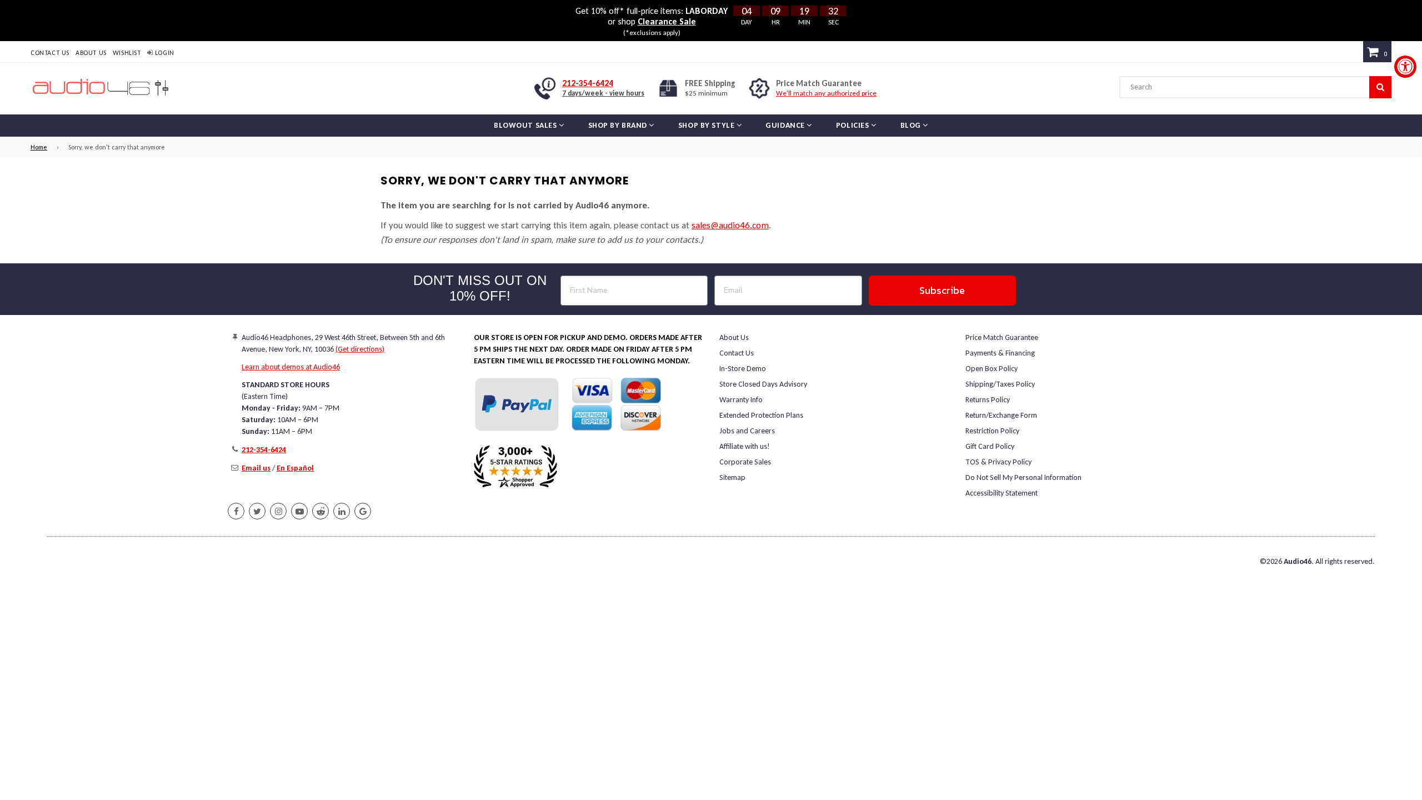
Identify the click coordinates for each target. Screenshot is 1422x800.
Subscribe (942, 290)
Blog (911, 125)
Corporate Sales (745, 462)
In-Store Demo (742, 368)
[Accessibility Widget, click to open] (1405, 67)
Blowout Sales (526, 125)
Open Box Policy (991, 368)
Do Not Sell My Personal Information (1023, 477)
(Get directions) (360, 349)
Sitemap (732, 477)
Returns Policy (987, 399)
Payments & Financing (1000, 353)
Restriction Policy (992, 431)
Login (163, 53)
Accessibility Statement (1001, 493)
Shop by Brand (618, 125)
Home (39, 147)
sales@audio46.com (730, 225)
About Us (91, 53)
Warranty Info (741, 399)
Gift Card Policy (989, 446)
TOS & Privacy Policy (998, 462)
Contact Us (50, 53)
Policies (853, 125)
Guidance (786, 125)
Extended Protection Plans (761, 415)
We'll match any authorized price (826, 93)
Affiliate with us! (744, 446)
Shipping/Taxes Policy (1000, 384)
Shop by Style (707, 125)
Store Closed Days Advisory (763, 384)
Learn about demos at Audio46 (291, 367)
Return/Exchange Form (1001, 415)
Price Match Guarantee (1001, 337)
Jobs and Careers (747, 431)
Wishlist (127, 53)
